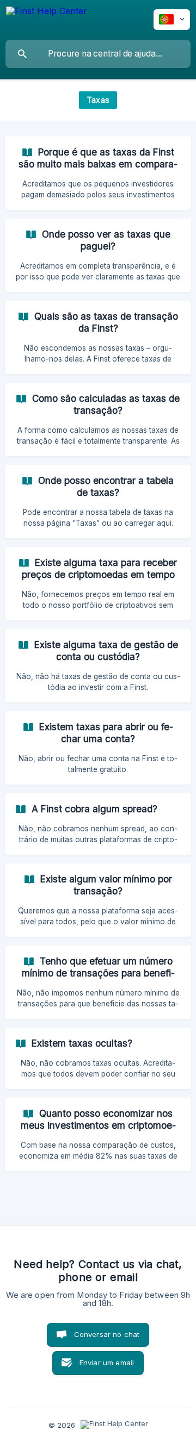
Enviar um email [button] (106, 1362)
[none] (46, 20)
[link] (98, 173)
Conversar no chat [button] (107, 1334)
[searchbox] (98, 54)
